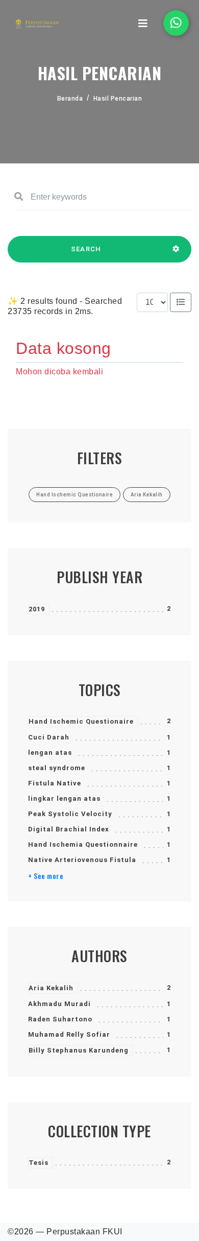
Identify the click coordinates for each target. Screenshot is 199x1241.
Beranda (70, 98)
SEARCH (86, 249)
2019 (37, 609)
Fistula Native (54, 783)
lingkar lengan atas (64, 798)
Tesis (38, 1162)
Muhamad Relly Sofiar (69, 1034)
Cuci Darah (48, 737)
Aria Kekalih (51, 988)
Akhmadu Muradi (59, 1004)
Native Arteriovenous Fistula (82, 860)
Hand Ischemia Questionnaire (83, 844)
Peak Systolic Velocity (70, 814)
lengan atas (50, 752)
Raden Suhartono (60, 1019)
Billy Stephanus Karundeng (79, 1050)
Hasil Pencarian (117, 98)
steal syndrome (56, 768)
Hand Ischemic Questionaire (81, 721)
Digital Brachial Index (68, 829)
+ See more (45, 876)
